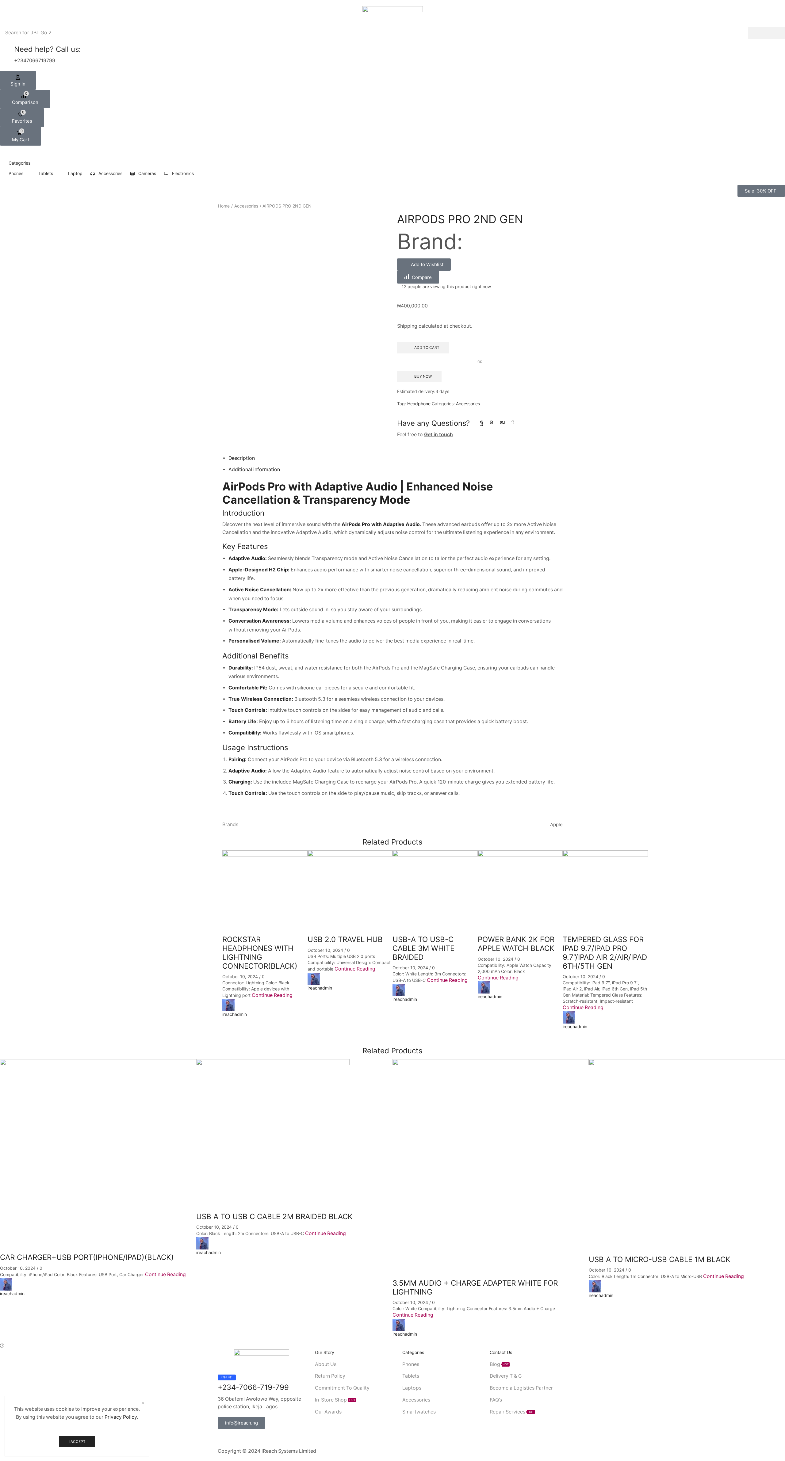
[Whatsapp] (249, 1438)
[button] (18, 80)
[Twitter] (229, 1438)
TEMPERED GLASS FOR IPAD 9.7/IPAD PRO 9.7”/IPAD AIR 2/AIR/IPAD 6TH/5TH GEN (605, 952)
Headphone (419, 403)
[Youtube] (502, 422)
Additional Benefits (255, 655)
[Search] (766, 33)
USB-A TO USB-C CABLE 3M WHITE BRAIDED (423, 948)
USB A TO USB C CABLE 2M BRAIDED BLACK (274, 1216)
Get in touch (438, 434)
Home (224, 205)
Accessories (246, 205)
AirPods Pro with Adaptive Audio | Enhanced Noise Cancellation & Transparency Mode (357, 493)
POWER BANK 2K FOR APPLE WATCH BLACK (516, 944)
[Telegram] (513, 422)
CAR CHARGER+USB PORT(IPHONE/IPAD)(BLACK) (87, 1257)
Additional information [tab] (254, 469)
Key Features (245, 546)
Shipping (408, 326)
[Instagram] (491, 422)
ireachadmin (234, 1014)
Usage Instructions (255, 747)
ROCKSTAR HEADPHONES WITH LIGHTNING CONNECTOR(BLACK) (259, 952)
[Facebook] (481, 422)
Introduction (243, 513)
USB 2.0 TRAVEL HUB (345, 939)
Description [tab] (241, 458)
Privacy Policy (121, 1417)
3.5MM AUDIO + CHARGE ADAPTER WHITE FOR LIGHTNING (475, 1287)
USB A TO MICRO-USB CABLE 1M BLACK (659, 1259)
